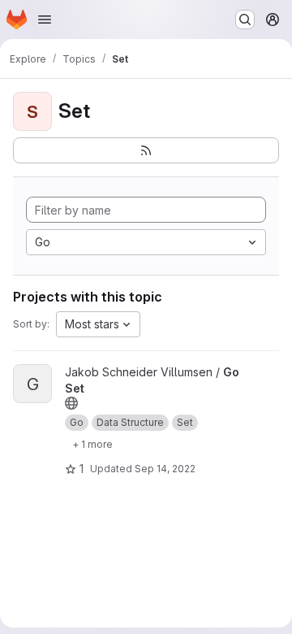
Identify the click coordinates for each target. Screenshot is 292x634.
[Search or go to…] (245, 19)
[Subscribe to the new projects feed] (146, 150)
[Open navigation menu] (45, 20)
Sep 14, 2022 (165, 468)
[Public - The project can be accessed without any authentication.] (71, 403)
